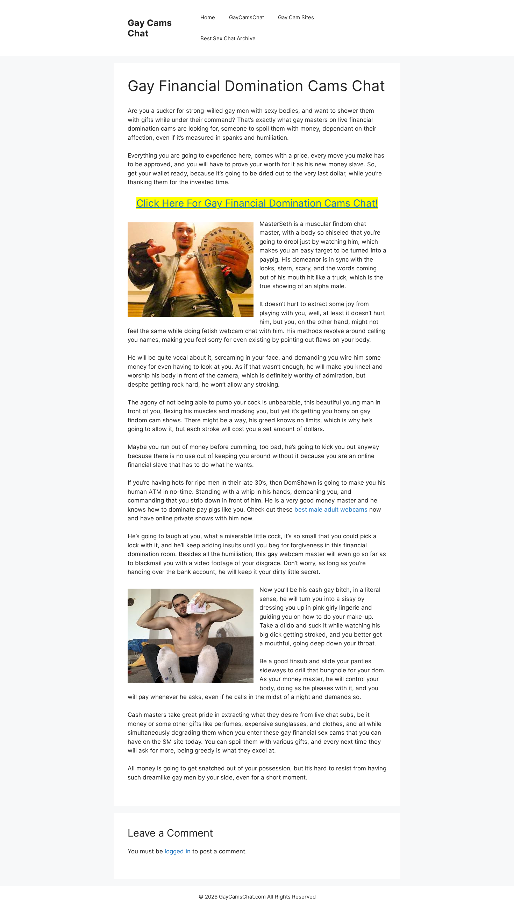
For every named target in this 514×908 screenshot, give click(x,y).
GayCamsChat (246, 17)
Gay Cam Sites (296, 17)
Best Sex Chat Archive (228, 38)
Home (207, 17)
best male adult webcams (330, 509)
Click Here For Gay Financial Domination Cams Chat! (257, 203)
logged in (178, 851)
